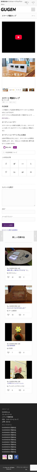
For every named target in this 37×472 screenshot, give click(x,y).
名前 (4, 209)
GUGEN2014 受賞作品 (9, 449)
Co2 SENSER (11, 345)
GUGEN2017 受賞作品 (9, 442)
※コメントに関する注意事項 (9, 230)
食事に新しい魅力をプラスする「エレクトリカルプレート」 (18, 270)
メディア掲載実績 (7, 417)
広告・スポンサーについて (10, 419)
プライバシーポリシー (22, 467)
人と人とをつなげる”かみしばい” (16, 308)
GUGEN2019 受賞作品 (9, 437)
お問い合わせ (6, 422)
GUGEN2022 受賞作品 (9, 430)
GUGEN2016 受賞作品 (9, 444)
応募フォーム (27, 3)
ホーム (33, 15)
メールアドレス (7, 216)
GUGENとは (6, 412)
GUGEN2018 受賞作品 (9, 439)
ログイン (33, 3)
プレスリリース (7, 414)
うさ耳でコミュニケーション (15, 383)
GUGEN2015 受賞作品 (9, 447)
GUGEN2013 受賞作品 (9, 452)
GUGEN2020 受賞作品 (9, 435)
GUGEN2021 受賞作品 (9, 432)
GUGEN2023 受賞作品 (9, 427)
